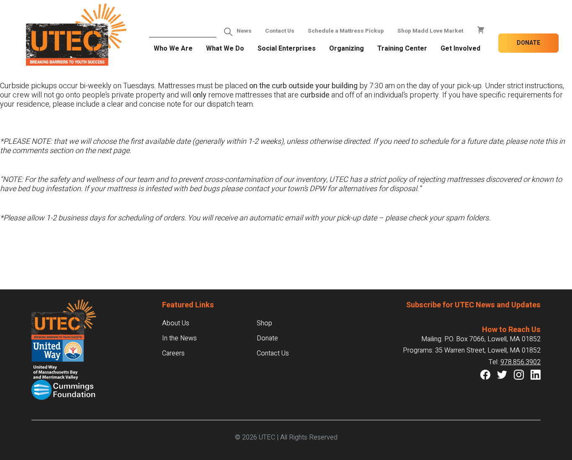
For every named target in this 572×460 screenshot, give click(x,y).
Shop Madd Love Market (430, 31)
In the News (179, 338)
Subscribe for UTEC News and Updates (473, 305)
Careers (173, 353)
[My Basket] (481, 30)
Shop (264, 323)
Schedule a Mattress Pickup (346, 31)
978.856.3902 (520, 362)
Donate (528, 42)
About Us (175, 323)
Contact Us (279, 31)
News (244, 31)
